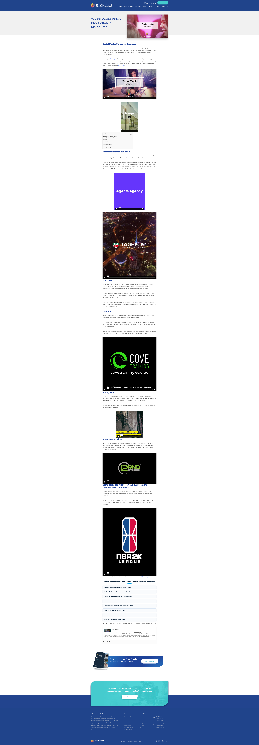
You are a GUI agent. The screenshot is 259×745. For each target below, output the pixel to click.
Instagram (106, 142)
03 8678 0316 (151, 3)
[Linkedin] (103, 642)
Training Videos (127, 719)
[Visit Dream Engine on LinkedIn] (163, 741)
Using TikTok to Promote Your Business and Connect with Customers (118, 146)
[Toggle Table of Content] (130, 134)
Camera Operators (128, 727)
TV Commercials (128, 729)
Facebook (106, 141)
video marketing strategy (126, 156)
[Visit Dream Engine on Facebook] (156, 741)
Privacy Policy (142, 741)
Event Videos (127, 721)
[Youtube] (107, 642)
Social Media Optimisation (109, 137)
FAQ (141, 727)
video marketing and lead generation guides (128, 623)
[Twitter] (105, 642)
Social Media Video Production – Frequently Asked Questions (116, 147)
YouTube (106, 139)
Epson (153, 61)
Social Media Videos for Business (110, 136)
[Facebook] (109, 642)
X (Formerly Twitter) (108, 144)
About (141, 717)
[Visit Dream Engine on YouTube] (166, 741)
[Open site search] (167, 6)
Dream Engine (102, 5)
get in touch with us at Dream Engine (140, 577)
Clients (142, 721)
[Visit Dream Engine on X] (159, 741)
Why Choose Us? (144, 719)
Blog (141, 723)
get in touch (121, 65)
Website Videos (127, 725)
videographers (113, 59)
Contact (142, 725)
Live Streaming (127, 723)
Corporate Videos (128, 717)
